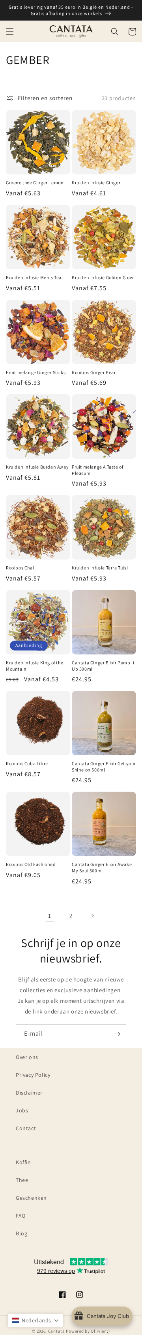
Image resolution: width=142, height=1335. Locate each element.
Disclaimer (29, 1092)
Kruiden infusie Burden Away (37, 467)
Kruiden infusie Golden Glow (102, 277)
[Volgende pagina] (92, 916)
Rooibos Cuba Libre (27, 763)
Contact (26, 1128)
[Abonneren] (117, 1034)
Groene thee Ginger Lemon (35, 182)
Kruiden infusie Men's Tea (34, 277)
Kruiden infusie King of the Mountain (34, 666)
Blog (21, 1233)
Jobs (22, 1110)
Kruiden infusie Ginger (96, 182)
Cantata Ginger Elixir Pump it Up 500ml (103, 666)
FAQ (21, 1215)
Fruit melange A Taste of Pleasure (97, 470)
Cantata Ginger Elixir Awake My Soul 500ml (102, 867)
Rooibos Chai (20, 568)
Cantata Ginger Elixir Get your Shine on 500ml (104, 766)
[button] (10, 31)
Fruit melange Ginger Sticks (35, 372)
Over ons (27, 1057)
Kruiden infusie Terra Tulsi (100, 568)
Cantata (56, 1331)
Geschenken (31, 1197)
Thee (22, 1180)
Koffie (23, 1162)
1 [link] (49, 915)
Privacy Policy (33, 1074)
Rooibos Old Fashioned (31, 864)
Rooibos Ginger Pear (94, 372)
